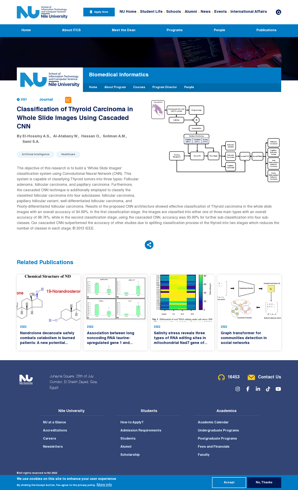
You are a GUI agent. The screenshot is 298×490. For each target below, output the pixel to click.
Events (220, 12)
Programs (175, 30)
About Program (115, 87)
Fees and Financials (213, 447)
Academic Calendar (213, 422)
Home (26, 30)
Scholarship (130, 455)
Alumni (191, 12)
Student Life (151, 12)
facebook (248, 389)
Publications (266, 30)
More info (104, 485)
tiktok (268, 389)
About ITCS (71, 30)
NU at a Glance (54, 422)
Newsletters (53, 447)
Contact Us (269, 377)
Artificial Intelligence (35, 154)
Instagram (238, 389)
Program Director (164, 87)
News (206, 12)
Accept (229, 482)
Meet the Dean (123, 30)
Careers (49, 439)
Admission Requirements (140, 430)
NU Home (128, 12)
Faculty (204, 455)
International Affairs (248, 12)
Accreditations (55, 430)
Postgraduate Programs (217, 439)
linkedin (258, 389)
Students (128, 439)
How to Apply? (132, 422)
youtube (278, 389)
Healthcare (68, 154)
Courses (139, 87)
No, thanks (264, 482)
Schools (173, 12)
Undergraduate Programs (218, 430)
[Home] (42, 12)
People (219, 30)
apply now (101, 12)
